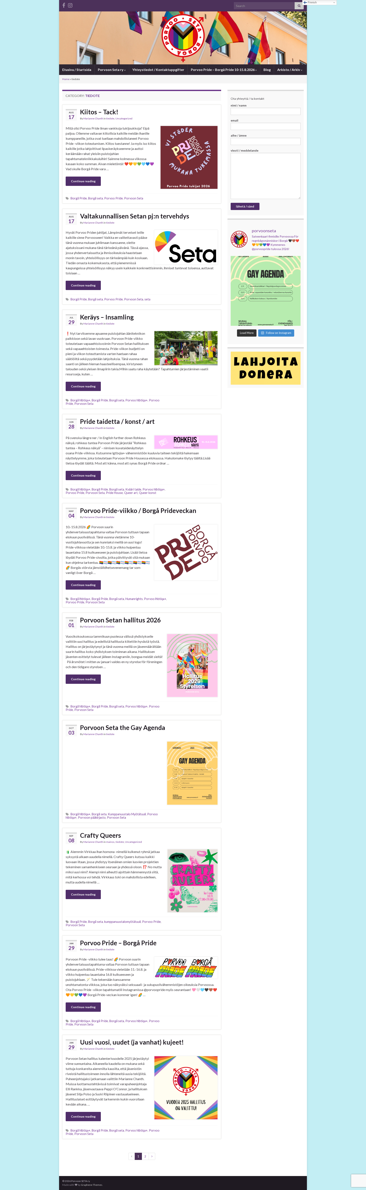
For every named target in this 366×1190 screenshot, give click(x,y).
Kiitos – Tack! (99, 112)
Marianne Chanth (93, 118)
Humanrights (134, 599)
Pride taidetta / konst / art (117, 421)
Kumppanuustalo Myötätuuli (127, 814)
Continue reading (83, 181)
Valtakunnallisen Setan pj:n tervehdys (134, 216)
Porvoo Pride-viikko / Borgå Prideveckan (138, 510)
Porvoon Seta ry (111, 70)
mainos (110, 841)
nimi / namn (239, 105)
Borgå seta (95, 198)
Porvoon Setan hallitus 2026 (120, 620)
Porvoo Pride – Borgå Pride (118, 943)
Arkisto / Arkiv (289, 70)
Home (65, 79)
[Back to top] (356, 1165)
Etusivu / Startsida (76, 70)
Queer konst (147, 493)
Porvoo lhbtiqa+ (155, 599)
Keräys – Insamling (107, 317)
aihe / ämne (239, 135)
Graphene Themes (91, 1184)
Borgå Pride (79, 198)
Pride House (114, 493)
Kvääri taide (133, 489)
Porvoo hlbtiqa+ (136, 400)
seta (147, 299)
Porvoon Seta (133, 198)
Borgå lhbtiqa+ (80, 599)
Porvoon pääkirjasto (92, 817)
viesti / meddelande (244, 150)
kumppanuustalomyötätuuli (122, 921)
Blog (267, 70)
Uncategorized (123, 118)
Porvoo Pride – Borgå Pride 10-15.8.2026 (223, 70)
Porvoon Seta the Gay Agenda (122, 727)
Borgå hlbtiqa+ (80, 400)
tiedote (110, 118)
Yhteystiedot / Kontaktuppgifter (158, 70)
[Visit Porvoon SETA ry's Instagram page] (70, 4)
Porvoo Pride (113, 198)
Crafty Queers (100, 835)
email (234, 120)
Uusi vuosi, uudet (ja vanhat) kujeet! (132, 1042)
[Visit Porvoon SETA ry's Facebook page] (63, 4)
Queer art (131, 493)
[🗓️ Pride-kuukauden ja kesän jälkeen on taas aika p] (266, 291)
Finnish (312, 2)
